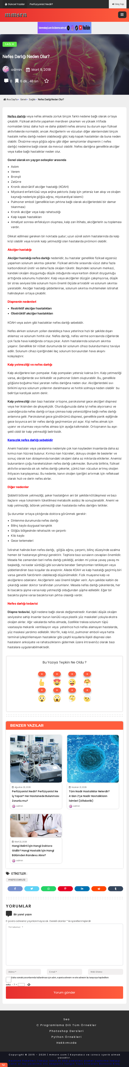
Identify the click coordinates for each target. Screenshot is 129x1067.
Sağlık (9, 44)
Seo (66, 1019)
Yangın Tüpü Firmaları (81, 1063)
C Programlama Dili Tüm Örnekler (67, 1025)
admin (19, 806)
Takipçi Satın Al (49, 1060)
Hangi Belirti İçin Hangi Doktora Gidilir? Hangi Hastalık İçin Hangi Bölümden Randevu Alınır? (33, 850)
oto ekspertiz (53, 1063)
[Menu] (122, 14)
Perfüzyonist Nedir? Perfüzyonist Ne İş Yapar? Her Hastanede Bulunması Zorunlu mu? (35, 796)
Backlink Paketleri (22, 1060)
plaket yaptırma (96, 1060)
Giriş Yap (119, 4)
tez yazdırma (32, 1063)
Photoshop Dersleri (66, 1031)
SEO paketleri (72, 1060)
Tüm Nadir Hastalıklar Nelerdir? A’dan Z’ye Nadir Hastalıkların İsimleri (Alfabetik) (89, 796)
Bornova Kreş (109, 1063)
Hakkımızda (66, 1043)
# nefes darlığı (16, 880)
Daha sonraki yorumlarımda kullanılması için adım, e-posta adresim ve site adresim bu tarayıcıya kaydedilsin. (60, 977)
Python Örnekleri (66, 1037)
